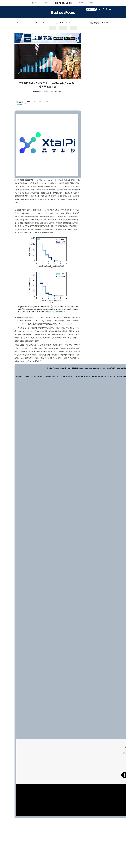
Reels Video (105, 23)
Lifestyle (68, 23)
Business (19, 23)
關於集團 (34, 3)
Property (54, 23)
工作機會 (92, 3)
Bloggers (45, 23)
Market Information (80, 23)
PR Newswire (56, 91)
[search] (100, 9)
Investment (28, 23)
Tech (61, 23)
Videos (38, 23)
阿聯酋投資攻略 (94, 23)
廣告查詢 (81, 3)
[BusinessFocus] (63, 12)
